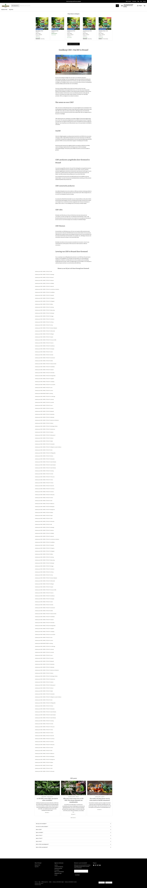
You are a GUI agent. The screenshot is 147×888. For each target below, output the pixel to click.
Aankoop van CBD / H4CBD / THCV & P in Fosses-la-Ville (45, 340)
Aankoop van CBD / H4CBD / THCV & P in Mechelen (44, 414)
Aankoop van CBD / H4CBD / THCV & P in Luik (43, 387)
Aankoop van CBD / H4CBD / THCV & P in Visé (43, 500)
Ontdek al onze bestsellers (73, 44)
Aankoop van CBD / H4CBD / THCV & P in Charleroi (44, 319)
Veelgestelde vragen (58, 873)
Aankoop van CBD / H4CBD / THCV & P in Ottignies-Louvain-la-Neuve (48, 447)
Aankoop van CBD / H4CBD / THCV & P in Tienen (44, 482)
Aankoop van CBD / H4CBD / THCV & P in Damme (44, 280)
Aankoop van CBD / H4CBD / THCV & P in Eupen (44, 337)
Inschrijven (77, 875)
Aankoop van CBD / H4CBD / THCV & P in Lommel (44, 402)
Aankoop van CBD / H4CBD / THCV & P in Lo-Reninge (45, 396)
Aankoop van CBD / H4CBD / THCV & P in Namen (44, 432)
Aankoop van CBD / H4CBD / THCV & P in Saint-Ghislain (45, 462)
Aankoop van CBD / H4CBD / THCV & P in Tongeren (44, 298)
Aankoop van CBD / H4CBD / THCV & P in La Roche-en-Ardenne (47, 289)
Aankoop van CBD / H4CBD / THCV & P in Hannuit (44, 286)
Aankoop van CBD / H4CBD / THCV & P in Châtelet (44, 283)
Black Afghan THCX (39, 31)
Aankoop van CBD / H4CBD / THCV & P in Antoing (44, 307)
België (108, 882)
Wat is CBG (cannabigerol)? (42, 844)
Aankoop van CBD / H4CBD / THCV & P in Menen (44, 423)
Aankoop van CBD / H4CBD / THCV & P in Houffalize (45, 292)
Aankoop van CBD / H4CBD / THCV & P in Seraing (44, 470)
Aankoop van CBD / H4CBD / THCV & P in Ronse (44, 456)
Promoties (134, 1)
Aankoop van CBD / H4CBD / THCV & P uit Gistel (44, 354)
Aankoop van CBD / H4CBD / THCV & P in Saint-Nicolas (45, 468)
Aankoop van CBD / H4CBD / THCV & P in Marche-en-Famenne (47, 420)
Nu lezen (47, 812)
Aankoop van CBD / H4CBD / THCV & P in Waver (44, 512)
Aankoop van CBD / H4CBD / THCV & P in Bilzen (44, 304)
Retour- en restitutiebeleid (59, 871)
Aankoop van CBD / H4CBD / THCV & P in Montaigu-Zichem (46, 426)
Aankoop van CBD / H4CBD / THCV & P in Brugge (44, 316)
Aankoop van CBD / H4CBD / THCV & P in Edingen (44, 334)
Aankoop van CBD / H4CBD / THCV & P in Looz (44, 405)
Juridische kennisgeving (58, 866)
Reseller (50, 881)
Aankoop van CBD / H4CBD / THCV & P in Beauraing (45, 310)
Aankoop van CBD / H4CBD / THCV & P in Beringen (44, 313)
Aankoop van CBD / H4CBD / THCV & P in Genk (44, 351)
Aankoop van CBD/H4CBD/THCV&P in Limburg (44, 393)
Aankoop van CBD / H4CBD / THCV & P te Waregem (44, 506)
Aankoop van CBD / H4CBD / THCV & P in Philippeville (45, 453)
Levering (55, 865)
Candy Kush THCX (54, 31)
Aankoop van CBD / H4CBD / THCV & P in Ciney (44, 325)
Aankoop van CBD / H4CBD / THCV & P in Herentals (44, 372)
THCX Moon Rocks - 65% (103, 31)
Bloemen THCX (4, 9)
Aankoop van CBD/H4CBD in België (58, 881)
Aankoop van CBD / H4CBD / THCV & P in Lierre (44, 390)
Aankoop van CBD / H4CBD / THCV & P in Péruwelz (44, 521)
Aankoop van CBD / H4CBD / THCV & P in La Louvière (45, 384)
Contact (144, 1)
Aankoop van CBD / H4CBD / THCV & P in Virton (44, 497)
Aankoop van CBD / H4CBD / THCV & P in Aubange (44, 274)
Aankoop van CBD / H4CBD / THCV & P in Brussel (44, 277)
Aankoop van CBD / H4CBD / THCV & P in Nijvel (44, 441)
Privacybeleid (56, 870)
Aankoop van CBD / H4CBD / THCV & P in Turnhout (44, 488)
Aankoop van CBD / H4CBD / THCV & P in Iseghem (44, 378)
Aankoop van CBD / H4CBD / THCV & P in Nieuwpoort (45, 435)
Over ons (36, 881)
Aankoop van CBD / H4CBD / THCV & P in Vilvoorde (44, 494)
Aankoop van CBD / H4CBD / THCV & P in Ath (43, 271)
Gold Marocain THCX (71, 31)
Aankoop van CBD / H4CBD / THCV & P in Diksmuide (45, 331)
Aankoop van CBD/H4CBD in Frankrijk (70, 881)
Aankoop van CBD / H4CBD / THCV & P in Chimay (44, 322)
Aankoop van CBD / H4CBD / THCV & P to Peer (43, 450)
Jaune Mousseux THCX (87, 31)
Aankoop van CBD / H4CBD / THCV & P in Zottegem (44, 301)
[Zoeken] (117, 5)
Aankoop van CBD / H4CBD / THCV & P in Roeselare (44, 459)
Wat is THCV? (39, 835)
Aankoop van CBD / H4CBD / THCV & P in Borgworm (45, 509)
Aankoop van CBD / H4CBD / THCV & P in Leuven (44, 408)
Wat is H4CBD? (39, 832)
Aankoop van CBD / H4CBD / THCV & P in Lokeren (44, 399)
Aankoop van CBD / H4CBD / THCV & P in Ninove (44, 438)
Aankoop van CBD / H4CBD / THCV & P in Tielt (43, 518)
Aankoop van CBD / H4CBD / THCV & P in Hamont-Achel (45, 363)
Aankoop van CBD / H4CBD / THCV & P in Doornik (44, 485)
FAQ (141, 1)
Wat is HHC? (39, 841)
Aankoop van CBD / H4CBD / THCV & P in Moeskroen (45, 429)
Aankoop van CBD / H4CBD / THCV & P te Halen (44, 360)
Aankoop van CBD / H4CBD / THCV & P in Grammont (45, 357)
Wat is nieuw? (128, 1)
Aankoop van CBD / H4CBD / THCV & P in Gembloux (45, 346)
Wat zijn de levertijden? (41, 823)
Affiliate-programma (44, 881)
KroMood (37, 32)
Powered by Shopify (38, 884)
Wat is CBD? (39, 829)
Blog (138, 1)
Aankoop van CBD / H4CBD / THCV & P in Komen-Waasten (46, 328)
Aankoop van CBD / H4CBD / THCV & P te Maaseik (44, 411)
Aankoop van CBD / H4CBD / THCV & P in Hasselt (44, 369)
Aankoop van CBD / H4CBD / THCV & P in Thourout (44, 476)
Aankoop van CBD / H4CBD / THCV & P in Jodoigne (44, 381)
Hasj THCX (11, 9)
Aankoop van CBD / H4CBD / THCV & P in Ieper (44, 515)
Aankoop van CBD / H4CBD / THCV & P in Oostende (44, 444)
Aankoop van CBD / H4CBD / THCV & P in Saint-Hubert (45, 465)
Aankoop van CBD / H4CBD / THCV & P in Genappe (44, 349)
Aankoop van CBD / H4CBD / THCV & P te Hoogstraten (45, 375)
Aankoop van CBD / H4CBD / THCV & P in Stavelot (44, 295)
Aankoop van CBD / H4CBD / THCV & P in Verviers (44, 491)
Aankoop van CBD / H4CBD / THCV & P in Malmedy (44, 417)
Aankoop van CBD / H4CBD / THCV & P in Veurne (44, 343)
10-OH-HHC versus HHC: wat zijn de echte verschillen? (47, 799)
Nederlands (101, 882)
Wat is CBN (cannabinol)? (42, 847)
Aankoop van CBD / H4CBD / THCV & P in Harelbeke (45, 366)
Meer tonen (73, 817)
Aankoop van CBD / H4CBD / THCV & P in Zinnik (44, 473)
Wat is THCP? (39, 838)
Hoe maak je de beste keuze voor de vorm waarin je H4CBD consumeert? (99, 799)
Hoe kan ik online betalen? (42, 826)
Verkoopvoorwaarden (58, 868)
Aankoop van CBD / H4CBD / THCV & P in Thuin (44, 479)
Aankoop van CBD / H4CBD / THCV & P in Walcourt (44, 503)
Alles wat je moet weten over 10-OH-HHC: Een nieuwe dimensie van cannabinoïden (73, 800)
